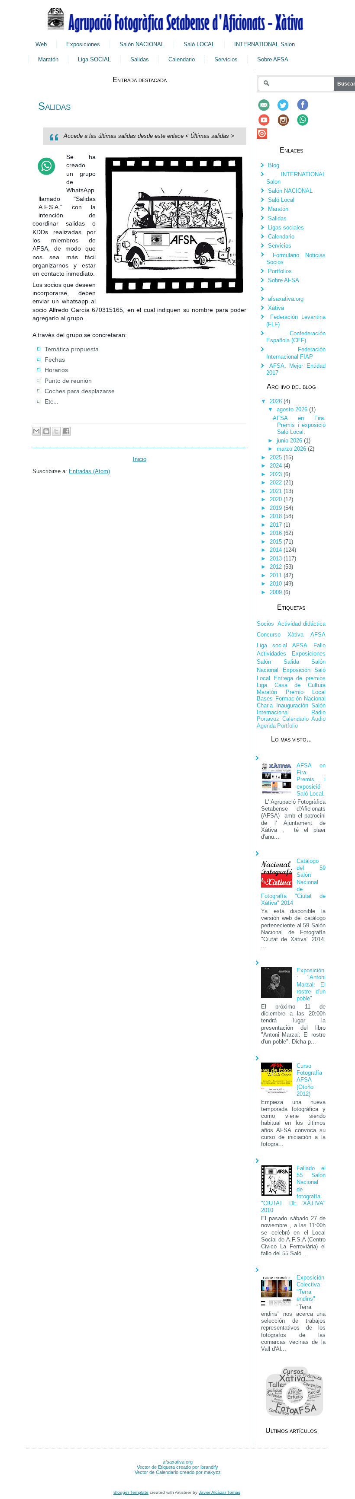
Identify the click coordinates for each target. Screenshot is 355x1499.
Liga (262, 685)
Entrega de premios (300, 678)
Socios (265, 624)
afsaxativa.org (285, 299)
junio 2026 (290, 440)
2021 (277, 491)
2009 (277, 592)
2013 (277, 558)
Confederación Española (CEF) (296, 337)
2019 (277, 508)
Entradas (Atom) (89, 471)
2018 (277, 516)
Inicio (139, 459)
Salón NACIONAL (141, 44)
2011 (277, 575)
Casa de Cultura (300, 685)
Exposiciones (83, 44)
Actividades (271, 653)
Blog (273, 165)
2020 (277, 499)
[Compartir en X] (56, 431)
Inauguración (292, 705)
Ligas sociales (286, 227)
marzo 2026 (292, 449)
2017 (277, 525)
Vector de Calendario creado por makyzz (178, 1472)
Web (41, 44)
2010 (277, 583)
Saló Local (281, 200)
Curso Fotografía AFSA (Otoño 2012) (309, 1080)
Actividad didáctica (302, 624)
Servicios (226, 59)
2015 (277, 541)
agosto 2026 (293, 409)
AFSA (318, 634)
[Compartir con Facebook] (66, 431)
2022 (277, 482)
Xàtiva (276, 308)
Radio (318, 712)
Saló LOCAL (199, 44)
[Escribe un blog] (46, 431)
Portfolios (280, 271)
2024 (277, 465)
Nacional (315, 698)
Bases (265, 698)
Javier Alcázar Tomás (219, 1492)
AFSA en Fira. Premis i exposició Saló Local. (299, 425)
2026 (277, 401)
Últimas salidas (209, 136)
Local (319, 692)
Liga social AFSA (282, 645)
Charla (265, 705)
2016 (277, 533)
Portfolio (287, 725)
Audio (318, 719)
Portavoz (268, 719)
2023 (277, 474)
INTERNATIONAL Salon (264, 44)
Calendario (181, 59)
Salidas (139, 59)
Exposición (296, 670)
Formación (288, 698)
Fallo (319, 645)
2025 (277, 457)
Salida (291, 662)
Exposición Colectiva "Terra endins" (310, 1288)
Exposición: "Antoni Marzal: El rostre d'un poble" (311, 984)
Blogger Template (130, 1492)
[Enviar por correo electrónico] (36, 431)
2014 (277, 550)
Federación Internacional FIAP (296, 353)
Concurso (269, 634)
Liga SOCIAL (94, 59)
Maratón (48, 59)
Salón (264, 662)
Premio (294, 692)
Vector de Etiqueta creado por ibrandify (177, 1467)
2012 (277, 566)
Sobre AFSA (272, 59)
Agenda (266, 725)
